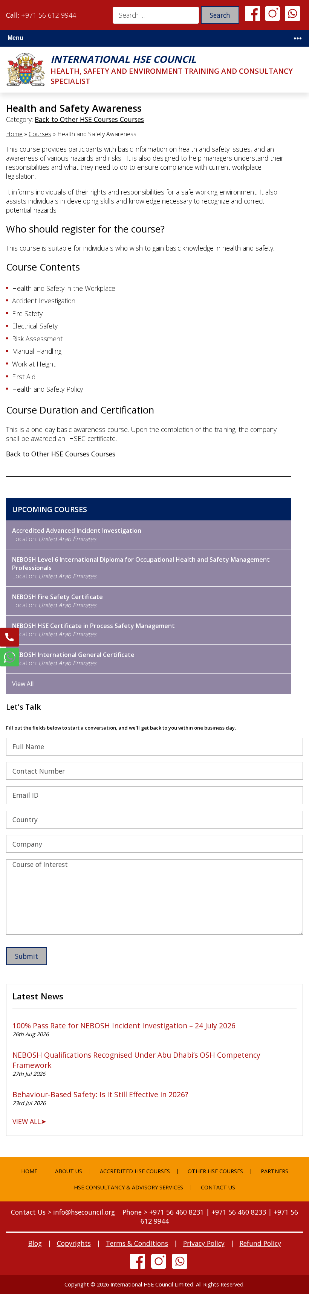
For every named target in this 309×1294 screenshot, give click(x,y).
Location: (76, 534)
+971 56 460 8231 (176, 1211)
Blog (35, 1243)
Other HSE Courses (215, 1171)
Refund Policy (260, 1243)
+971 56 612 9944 (48, 15)
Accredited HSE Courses (135, 1171)
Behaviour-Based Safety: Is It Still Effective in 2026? (100, 1094)
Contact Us (218, 1187)
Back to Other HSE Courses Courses (89, 119)
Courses (40, 134)
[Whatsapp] (292, 12)
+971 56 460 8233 (238, 1211)
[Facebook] (252, 12)
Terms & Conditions (137, 1243)
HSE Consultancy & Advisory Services (128, 1187)
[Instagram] (272, 12)
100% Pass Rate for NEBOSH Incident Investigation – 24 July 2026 (124, 1025)
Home (14, 134)
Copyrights (74, 1243)
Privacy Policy (204, 1243)
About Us (68, 1171)
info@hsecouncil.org (84, 1211)
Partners (274, 1171)
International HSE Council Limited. (152, 1284)
